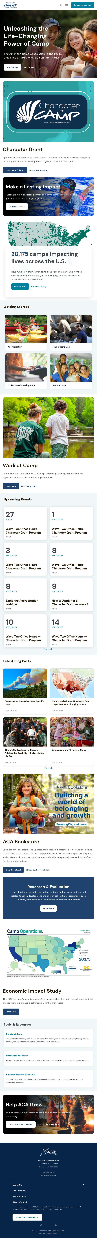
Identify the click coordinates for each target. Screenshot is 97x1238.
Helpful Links (19, 1196)
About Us (17, 1185)
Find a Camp (20, 286)
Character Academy (39, 170)
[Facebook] (41, 1225)
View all (48, 649)
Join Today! (28, 67)
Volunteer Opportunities (21, 1124)
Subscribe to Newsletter (27, 1217)
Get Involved (19, 1191)
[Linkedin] (56, 1225)
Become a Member (82, 5)
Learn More (11, 486)
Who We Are (12, 67)
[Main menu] (66, 5)
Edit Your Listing (38, 286)
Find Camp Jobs (29, 486)
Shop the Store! (13, 870)
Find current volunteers (48, 1124)
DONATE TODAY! (17, 206)
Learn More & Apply (15, 170)
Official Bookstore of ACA (37, 870)
